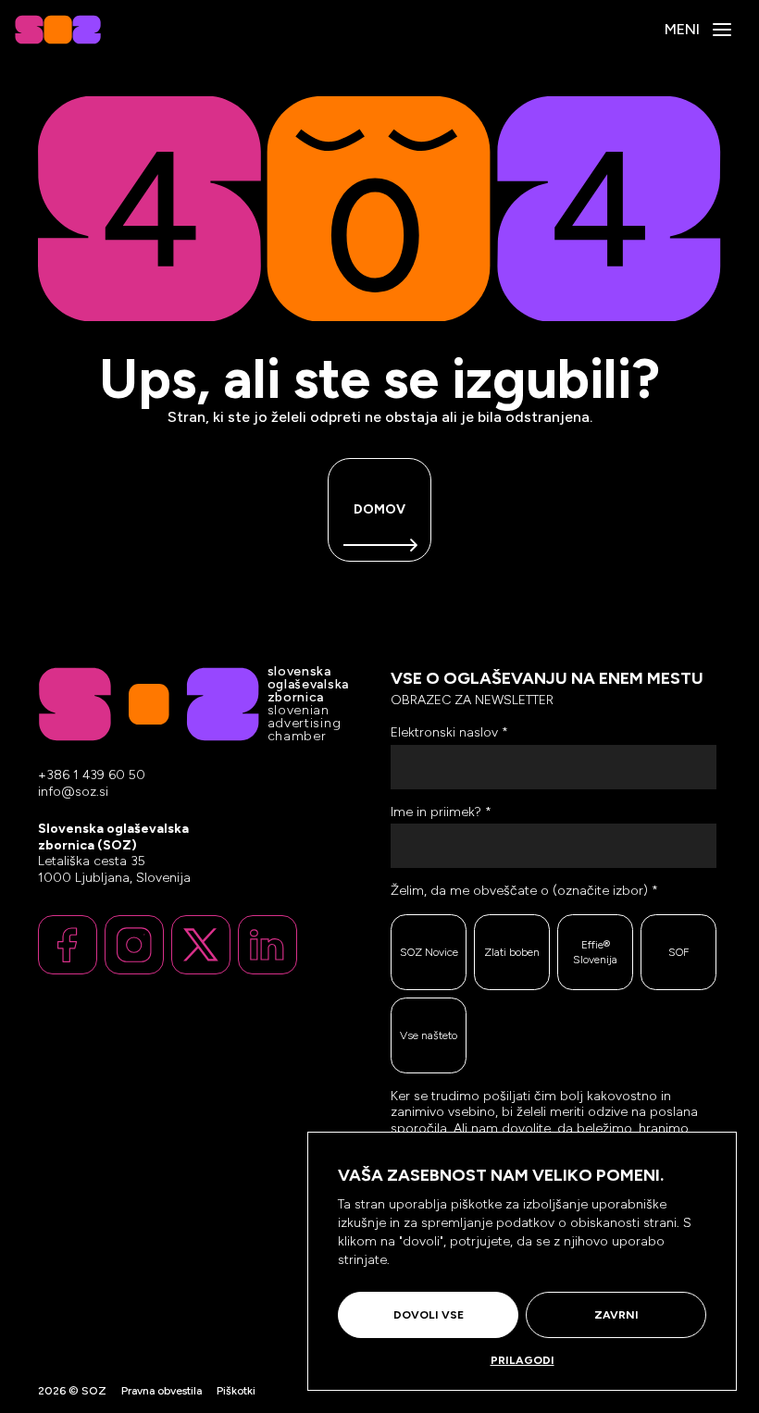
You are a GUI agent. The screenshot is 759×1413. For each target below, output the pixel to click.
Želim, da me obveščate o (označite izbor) (524, 891)
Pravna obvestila (161, 1390)
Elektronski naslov (449, 732)
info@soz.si (73, 792)
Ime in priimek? (441, 812)
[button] (722, 29)
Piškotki (236, 1390)
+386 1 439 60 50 (91, 775)
